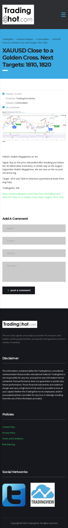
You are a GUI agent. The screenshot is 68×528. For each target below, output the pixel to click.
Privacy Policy (8, 432)
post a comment (21, 290)
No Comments (13, 107)
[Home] (18, 14)
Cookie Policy (8, 427)
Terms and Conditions (12, 438)
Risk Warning (8, 444)
